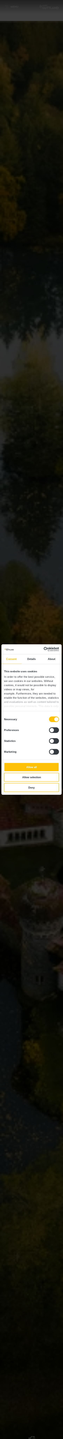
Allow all (31, 766)
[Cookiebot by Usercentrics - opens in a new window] (44, 649)
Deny (31, 787)
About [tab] (51, 658)
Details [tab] (31, 658)
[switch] (54, 730)
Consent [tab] (11, 658)
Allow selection (31, 777)
